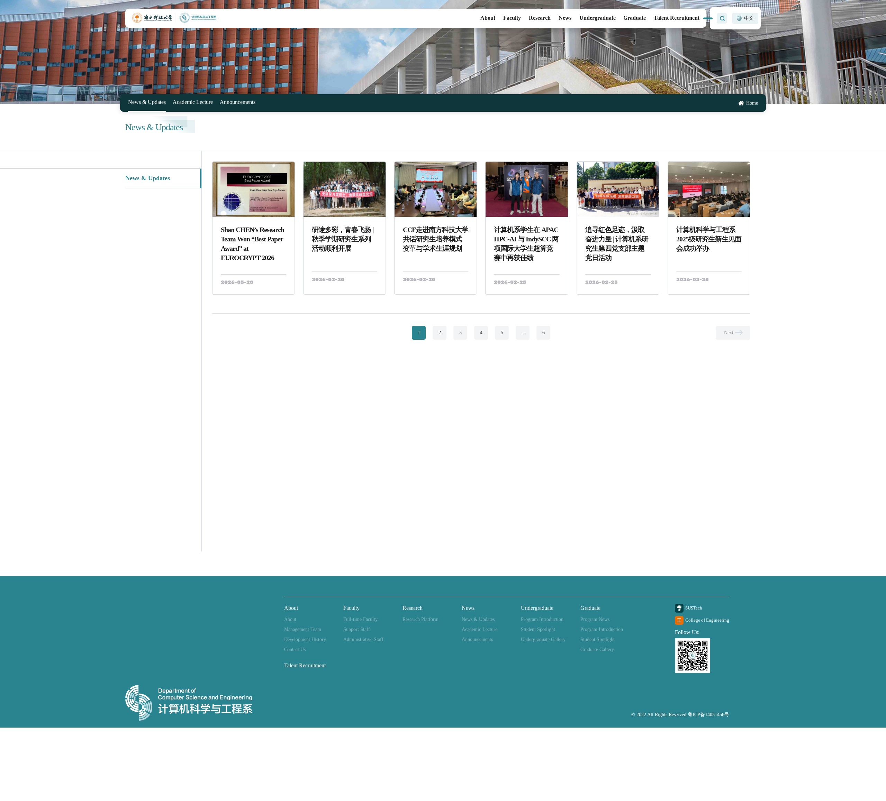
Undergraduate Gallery (543, 639)
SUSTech (693, 608)
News (565, 18)
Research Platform (421, 619)
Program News (594, 619)
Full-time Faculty (360, 619)
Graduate (634, 18)
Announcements (226, 102)
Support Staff (356, 629)
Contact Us (295, 649)
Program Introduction (542, 619)
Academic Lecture (186, 102)
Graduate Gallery (597, 649)
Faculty (512, 18)
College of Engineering (707, 620)
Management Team (302, 629)
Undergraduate (597, 18)
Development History (305, 639)
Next (728, 332)
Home (752, 103)
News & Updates (144, 102)
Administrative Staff (363, 639)
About (487, 18)
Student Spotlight (538, 629)
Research (540, 18)
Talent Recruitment (676, 18)
